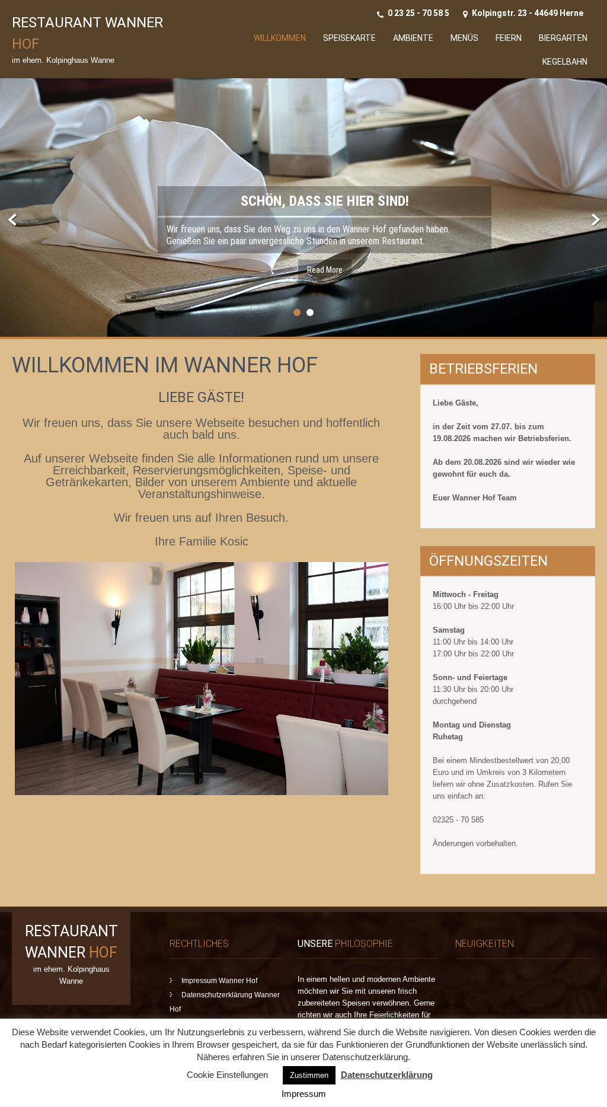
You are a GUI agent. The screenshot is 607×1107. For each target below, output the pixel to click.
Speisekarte (349, 38)
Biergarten (563, 38)
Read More (325, 270)
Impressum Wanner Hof (219, 981)
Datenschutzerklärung (387, 1075)
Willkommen (280, 38)
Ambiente (413, 38)
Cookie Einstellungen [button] (227, 1075)
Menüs (464, 38)
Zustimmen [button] (309, 1075)
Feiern (509, 38)
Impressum (304, 1094)
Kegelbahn (564, 61)
